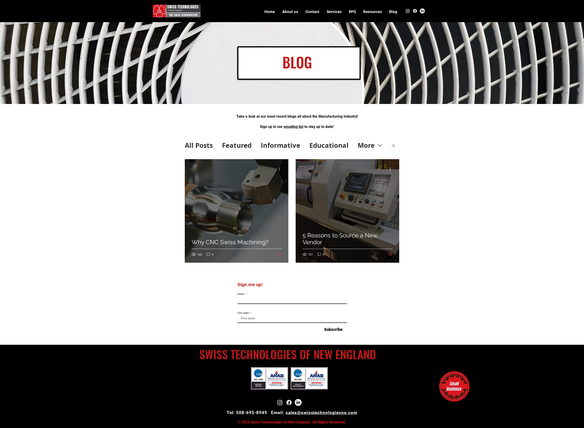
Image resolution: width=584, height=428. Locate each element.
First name (243, 312)
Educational (329, 145)
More (366, 145)
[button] (372, 11)
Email (240, 293)
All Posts (199, 145)
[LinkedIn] (422, 10)
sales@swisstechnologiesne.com (321, 412)
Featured (237, 145)
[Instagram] (407, 10)
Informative (280, 145)
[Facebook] (414, 10)
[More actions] (281, 169)
